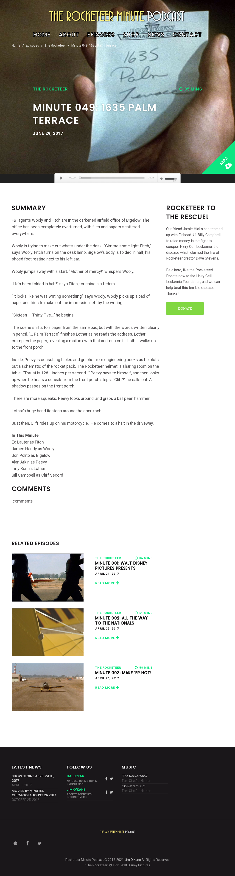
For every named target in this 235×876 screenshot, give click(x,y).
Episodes (101, 35)
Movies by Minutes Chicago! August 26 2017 (34, 793)
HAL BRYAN (75, 776)
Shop (131, 35)
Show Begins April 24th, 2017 (33, 778)
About (69, 35)
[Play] (61, 178)
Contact (187, 35)
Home (41, 35)
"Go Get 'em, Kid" (133, 786)
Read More (105, 583)
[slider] (113, 178)
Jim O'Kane (132, 860)
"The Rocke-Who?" (135, 776)
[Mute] (161, 179)
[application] (117, 178)
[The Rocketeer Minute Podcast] (117, 16)
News (155, 35)
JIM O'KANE (76, 789)
